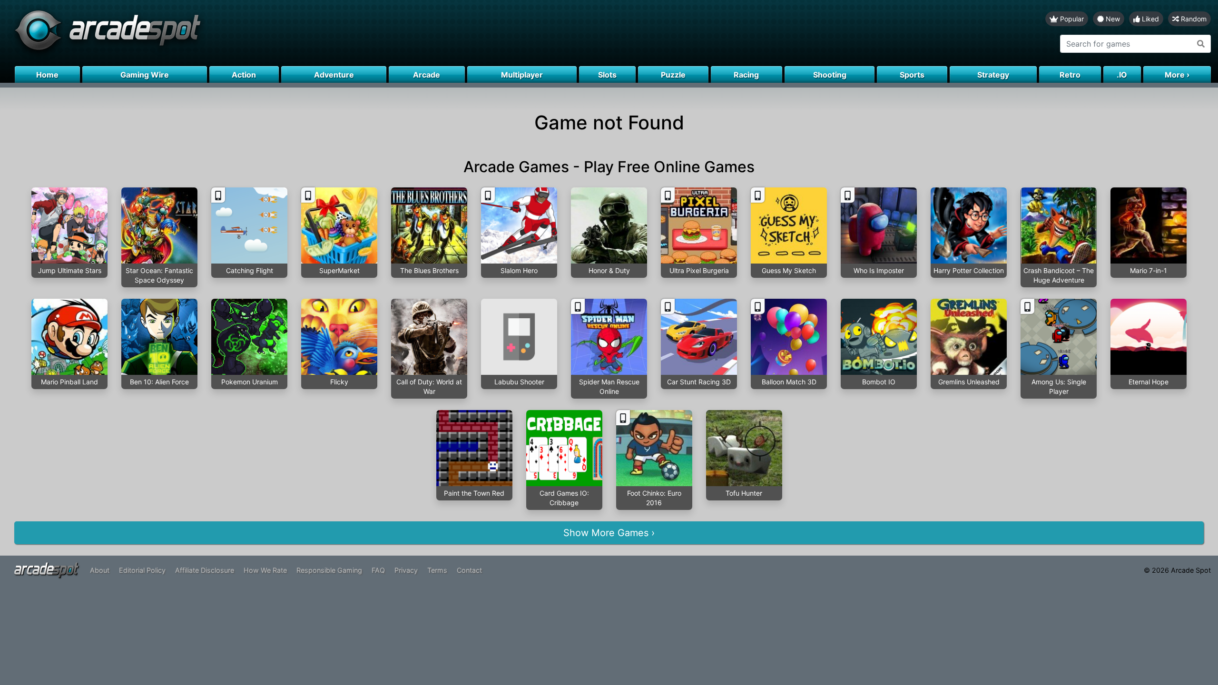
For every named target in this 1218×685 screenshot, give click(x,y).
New (1112, 19)
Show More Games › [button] (609, 532)
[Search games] (1201, 44)
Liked (1149, 19)
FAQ (378, 570)
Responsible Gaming (329, 570)
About (99, 570)
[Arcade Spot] (304, 33)
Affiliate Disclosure (204, 570)
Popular (1071, 19)
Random (1193, 19)
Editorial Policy (142, 570)
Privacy (406, 570)
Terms (437, 570)
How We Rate (265, 570)
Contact (469, 570)
